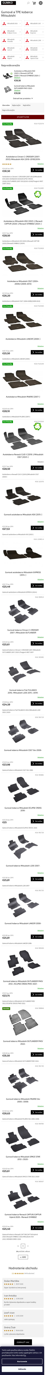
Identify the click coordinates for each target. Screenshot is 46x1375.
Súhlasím (22, 1369)
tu (25, 1355)
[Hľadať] (28, 3)
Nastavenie (22, 1361)
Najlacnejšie (16, 105)
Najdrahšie (26, 105)
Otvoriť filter (23, 117)
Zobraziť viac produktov (22, 98)
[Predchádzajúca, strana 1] (23, 1246)
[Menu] (40, 3)
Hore (24, 1257)
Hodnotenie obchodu (23, 1268)
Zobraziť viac (23, 1342)
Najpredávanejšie (8, 110)
